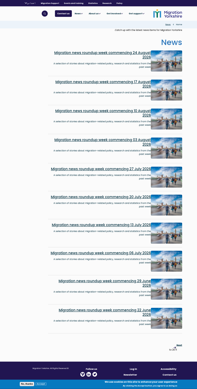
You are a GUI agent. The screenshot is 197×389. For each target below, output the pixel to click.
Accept (41, 384)
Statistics (93, 3)
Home (179, 24)
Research (107, 3)
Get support (135, 13)
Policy (119, 3)
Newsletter (130, 374)
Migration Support (50, 3)
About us (93, 13)
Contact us (63, 13)
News (78, 13)
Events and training (73, 3)
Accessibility (168, 369)
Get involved (114, 13)
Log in (133, 369)
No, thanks (27, 384)
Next (179, 345)
